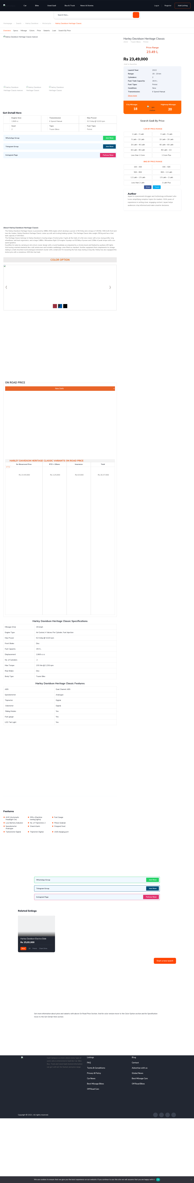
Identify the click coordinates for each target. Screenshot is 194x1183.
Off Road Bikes (138, 1083)
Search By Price (64, 30)
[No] (191, 1180)
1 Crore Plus (166, 155)
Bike (37, 5)
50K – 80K (138, 172)
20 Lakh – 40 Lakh (138, 145)
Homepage (7, 23)
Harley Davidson (31, 23)
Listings (90, 1057)
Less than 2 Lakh (137, 183)
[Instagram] (167, 1115)
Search (18, 23)
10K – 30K (138, 167)
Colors (32, 30)
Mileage (24, 30)
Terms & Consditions (96, 1068)
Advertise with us (139, 1068)
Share (148, 187)
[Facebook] (155, 1115)
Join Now (110, 138)
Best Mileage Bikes (95, 1083)
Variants (46, 30)
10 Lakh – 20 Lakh (166, 139)
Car (25, 5)
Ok (158, 1180)
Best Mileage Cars (140, 1078)
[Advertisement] (60, 177)
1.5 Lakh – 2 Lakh (166, 177)
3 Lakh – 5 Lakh (166, 134)
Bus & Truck (70, 5)
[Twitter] (161, 1115)
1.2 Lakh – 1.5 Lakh (138, 177)
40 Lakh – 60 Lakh (166, 145)
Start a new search (165, 961)
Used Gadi (51, 5)
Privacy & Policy (94, 1073)
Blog (134, 1057)
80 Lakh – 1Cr (166, 150)
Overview (7, 30)
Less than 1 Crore (138, 155)
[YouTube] (173, 1115)
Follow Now (108, 155)
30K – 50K (166, 167)
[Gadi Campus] (9, 5)
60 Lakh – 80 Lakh (138, 150)
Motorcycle (46, 23)
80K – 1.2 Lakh (166, 172)
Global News (137, 1073)
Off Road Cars (93, 1089)
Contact (135, 1062)
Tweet (157, 187)
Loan (54, 30)
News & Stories (86, 5)
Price (39, 30)
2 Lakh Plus (166, 183)
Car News (91, 1078)
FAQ (89, 1062)
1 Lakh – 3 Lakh (138, 134)
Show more (132, 95)
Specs (16, 30)
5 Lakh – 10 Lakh (137, 139)
